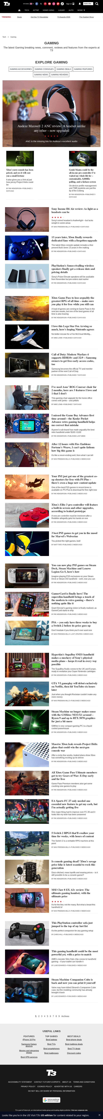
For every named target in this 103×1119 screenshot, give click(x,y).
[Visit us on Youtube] (49, 3)
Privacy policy (28, 1086)
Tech (27, 10)
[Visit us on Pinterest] (45, 3)
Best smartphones (51, 1049)
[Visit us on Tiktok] (62, 3)
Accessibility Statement (20, 1082)
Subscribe (87, 4)
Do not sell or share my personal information (51, 1091)
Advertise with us (63, 1086)
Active (36, 10)
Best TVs (51, 1044)
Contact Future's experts (47, 1082)
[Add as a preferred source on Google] (51, 1100)
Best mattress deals (74, 1044)
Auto (71, 10)
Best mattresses (51, 1053)
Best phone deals (74, 1040)
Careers (78, 1086)
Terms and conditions (84, 1082)
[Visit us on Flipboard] (58, 3)
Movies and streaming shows (29, 1052)
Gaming (13, 37)
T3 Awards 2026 (63, 17)
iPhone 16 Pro (29, 1040)
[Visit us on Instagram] (53, 3)
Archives (65, 1016)
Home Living (48, 10)
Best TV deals (74, 1049)
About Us (66, 1082)
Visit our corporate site (79, 1110)
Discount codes (74, 1053)
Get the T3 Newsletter (39, 17)
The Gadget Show (86, 17)
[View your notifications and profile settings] (79, 3)
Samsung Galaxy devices (29, 1045)
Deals (19, 17)
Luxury (61, 10)
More (80, 10)
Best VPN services (29, 1057)
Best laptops (51, 1040)
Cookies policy (44, 1086)
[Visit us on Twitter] (40, 3)
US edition (47, 1115)
